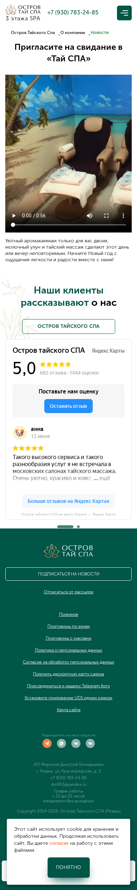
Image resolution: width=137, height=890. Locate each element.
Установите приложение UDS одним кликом (68, 697)
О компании (72, 32)
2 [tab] (78, 524)
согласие (59, 843)
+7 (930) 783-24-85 (68, 777)
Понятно (68, 867)
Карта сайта (68, 709)
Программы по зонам (68, 626)
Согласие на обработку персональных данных (68, 662)
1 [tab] (58, 524)
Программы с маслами (68, 638)
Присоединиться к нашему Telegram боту (68, 685)
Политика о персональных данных (68, 650)
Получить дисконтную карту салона (68, 674)
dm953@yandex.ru (68, 784)
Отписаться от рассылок (68, 591)
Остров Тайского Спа (33, 32)
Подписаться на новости (68, 574)
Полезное (68, 614)
